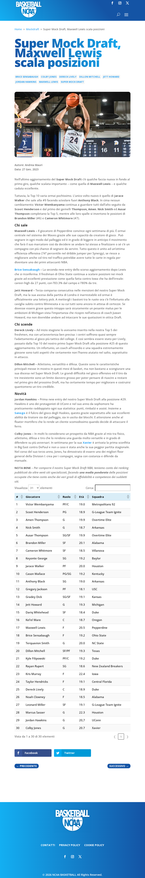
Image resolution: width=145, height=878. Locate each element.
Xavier (87, 442)
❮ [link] (114, 736)
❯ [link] (127, 736)
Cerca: (90, 488)
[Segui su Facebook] (112, 3)
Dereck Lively (67, 76)
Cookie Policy (94, 845)
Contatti (48, 845)
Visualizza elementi (33, 488)
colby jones (48, 76)
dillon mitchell (89, 76)
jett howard (111, 76)
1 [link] (121, 736)
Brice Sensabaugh (26, 76)
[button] (21, 496)
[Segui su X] (127, 3)
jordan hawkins (25, 81)
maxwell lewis (48, 81)
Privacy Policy (69, 845)
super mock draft (72, 81)
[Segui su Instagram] (120, 3)
